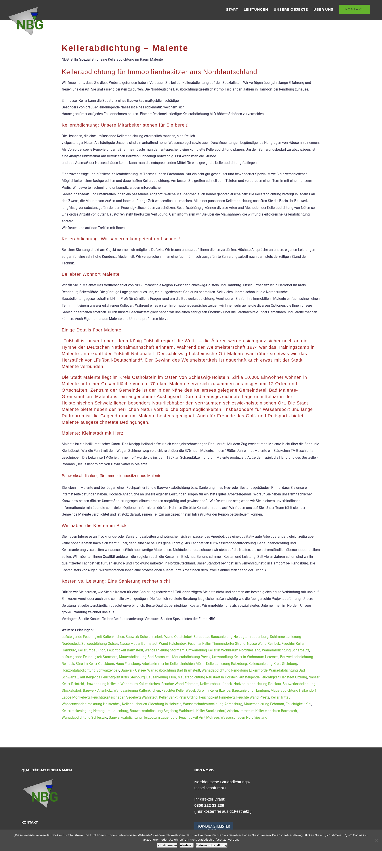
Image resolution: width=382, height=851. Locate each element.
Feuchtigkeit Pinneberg (217, 697)
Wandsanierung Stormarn (165, 650)
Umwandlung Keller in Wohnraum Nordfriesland (223, 650)
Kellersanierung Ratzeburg (226, 664)
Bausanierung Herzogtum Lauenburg (239, 637)
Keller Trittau (280, 697)
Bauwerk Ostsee (133, 670)
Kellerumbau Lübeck (216, 684)
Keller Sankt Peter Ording (178, 697)
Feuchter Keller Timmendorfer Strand (216, 643)
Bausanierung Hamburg (250, 690)
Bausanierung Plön (161, 677)
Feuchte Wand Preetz (252, 697)
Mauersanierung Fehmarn (264, 704)
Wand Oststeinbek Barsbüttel (186, 637)
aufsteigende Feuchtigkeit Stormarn (89, 657)
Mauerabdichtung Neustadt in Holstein (208, 677)
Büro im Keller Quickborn (95, 664)
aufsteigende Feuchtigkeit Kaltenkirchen (93, 637)
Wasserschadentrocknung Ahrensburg (212, 704)
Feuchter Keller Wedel (178, 690)
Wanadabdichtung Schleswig (84, 717)
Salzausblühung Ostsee (99, 643)
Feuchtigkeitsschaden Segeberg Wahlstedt (124, 697)
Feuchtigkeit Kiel (298, 704)
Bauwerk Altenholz (97, 690)
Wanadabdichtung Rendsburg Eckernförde (234, 670)
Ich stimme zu (167, 845)
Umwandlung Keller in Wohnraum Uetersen (245, 657)
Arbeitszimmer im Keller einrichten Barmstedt (262, 711)
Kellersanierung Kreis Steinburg (272, 664)
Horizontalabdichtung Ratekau (257, 684)
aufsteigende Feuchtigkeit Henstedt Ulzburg (273, 677)
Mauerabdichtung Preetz (191, 657)
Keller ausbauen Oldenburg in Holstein (151, 704)
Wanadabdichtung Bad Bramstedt (173, 670)
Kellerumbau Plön (91, 650)
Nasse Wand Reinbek (263, 643)
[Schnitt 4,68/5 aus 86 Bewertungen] (213, 824)
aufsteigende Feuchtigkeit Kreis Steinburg (112, 677)
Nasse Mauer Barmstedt (138, 643)
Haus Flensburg (128, 664)
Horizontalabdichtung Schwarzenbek (90, 670)
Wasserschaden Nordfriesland (243, 717)
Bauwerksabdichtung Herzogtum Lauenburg (143, 717)
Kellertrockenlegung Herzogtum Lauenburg (95, 711)
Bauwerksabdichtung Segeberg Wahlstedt (162, 711)
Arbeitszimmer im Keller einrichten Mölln (173, 664)
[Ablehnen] (376, 840)
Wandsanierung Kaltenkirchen (136, 690)
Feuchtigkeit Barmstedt (125, 650)
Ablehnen (186, 845)
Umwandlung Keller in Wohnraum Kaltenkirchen (123, 684)
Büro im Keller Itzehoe (213, 690)
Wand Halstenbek (172, 643)
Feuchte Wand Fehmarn (180, 684)
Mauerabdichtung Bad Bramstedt (145, 657)
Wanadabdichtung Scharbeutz (285, 650)
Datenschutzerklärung (211, 845)
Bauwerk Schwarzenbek (144, 637)
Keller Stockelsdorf (210, 711)
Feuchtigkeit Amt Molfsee (199, 717)
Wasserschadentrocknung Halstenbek (91, 704)
